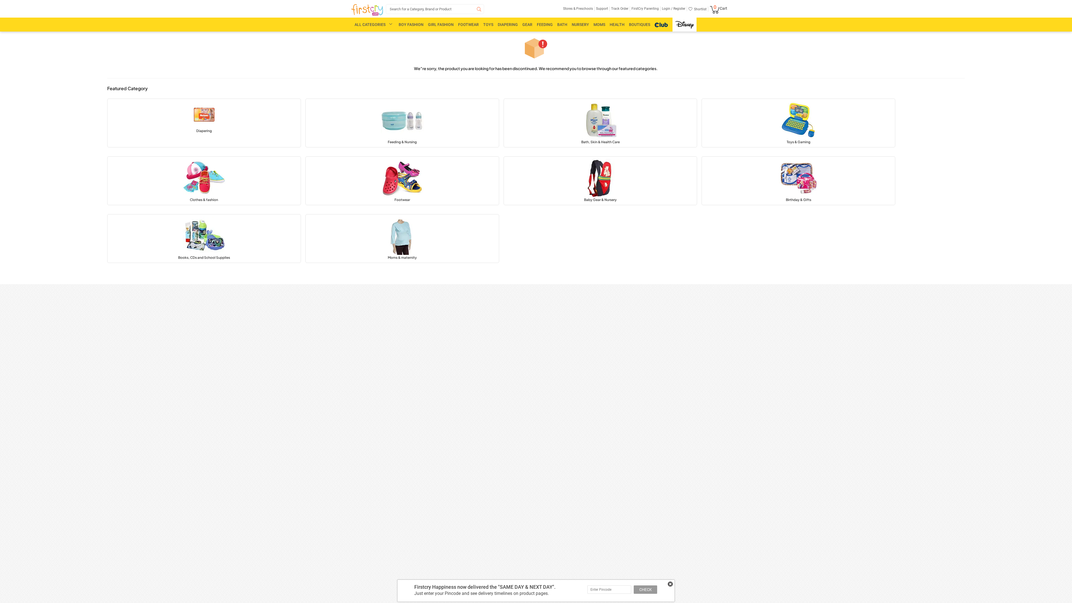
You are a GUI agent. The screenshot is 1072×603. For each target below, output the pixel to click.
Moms (599, 24)
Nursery (580, 24)
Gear (527, 24)
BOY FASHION (411, 24)
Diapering (508, 24)
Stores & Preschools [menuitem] (578, 9)
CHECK (645, 589)
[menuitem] (367, 10)
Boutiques (639, 24)
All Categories (370, 24)
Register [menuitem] (679, 9)
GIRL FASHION (441, 24)
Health (617, 24)
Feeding (545, 24)
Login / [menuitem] (667, 9)
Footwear (468, 24)
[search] (435, 9)
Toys (488, 24)
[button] (204, 123)
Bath (562, 24)
